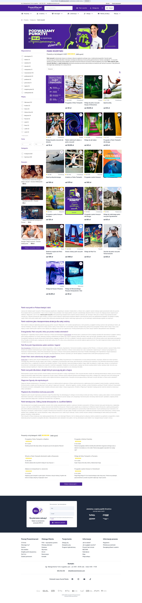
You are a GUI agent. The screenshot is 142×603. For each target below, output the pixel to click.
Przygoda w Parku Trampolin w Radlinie (37, 439)
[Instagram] (78, 579)
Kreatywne (50, 69)
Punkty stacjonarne (116, 3)
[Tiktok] (90, 579)
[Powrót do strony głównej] (21, 20)
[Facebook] (72, 579)
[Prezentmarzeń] (35, 8)
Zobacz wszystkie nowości (33, 248)
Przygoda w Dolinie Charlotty (83, 439)
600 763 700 (61, 571)
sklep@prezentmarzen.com (53, 3)
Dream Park (24, 359)
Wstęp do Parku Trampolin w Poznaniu (85, 456)
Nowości (24, 162)
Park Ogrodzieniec (26, 348)
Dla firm (107, 3)
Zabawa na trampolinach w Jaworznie (36, 469)
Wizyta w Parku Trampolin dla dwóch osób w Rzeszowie (41, 456)
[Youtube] (84, 579)
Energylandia (67, 334)
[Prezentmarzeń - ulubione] (102, 8)
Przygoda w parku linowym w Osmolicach (87, 469)
